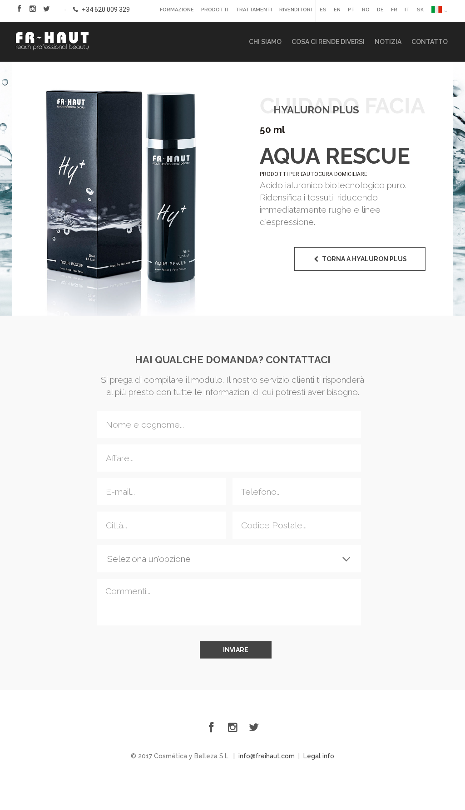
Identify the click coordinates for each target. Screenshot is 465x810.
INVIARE (235, 650)
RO (366, 10)
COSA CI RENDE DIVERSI (328, 41)
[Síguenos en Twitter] (46, 9)
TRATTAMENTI (254, 10)
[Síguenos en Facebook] (19, 9)
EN (337, 10)
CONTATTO (429, 41)
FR (394, 10)
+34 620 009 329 (105, 9)
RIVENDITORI (295, 10)
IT (407, 10)
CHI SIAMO (265, 41)
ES (323, 10)
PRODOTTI (214, 10)
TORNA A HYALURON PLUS (364, 259)
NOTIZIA (388, 41)
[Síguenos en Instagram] (232, 727)
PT (351, 10)
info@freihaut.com (266, 756)
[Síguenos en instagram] (33, 9)
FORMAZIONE (177, 10)
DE (380, 10)
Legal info (318, 756)
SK (420, 10)
